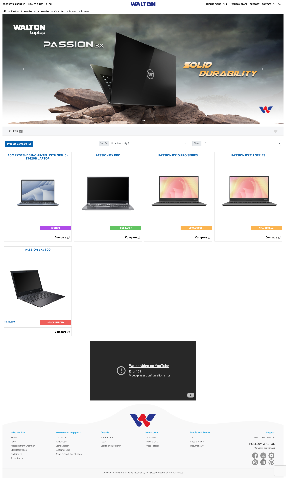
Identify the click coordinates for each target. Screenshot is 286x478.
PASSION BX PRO (107, 155)
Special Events (197, 441)
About (13, 441)
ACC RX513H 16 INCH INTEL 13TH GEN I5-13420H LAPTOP (37, 157)
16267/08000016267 (264, 437)
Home (14, 437)
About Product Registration (69, 454)
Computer (59, 11)
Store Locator (62, 445)
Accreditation (17, 458)
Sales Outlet (61, 441)
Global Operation (19, 449)
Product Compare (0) (19, 144)
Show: (197, 143)
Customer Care (63, 449)
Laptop (72, 11)
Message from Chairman (23, 445)
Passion (85, 11)
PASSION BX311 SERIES (248, 155)
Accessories (43, 11)
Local (103, 441)
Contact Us (61, 437)
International (107, 437)
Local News (151, 437)
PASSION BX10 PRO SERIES (178, 155)
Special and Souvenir (111, 445)
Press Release (152, 445)
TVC (192, 437)
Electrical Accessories (21, 11)
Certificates (16, 454)
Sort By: (104, 143)
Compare (61, 237)
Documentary (197, 445)
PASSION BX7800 (37, 249)
